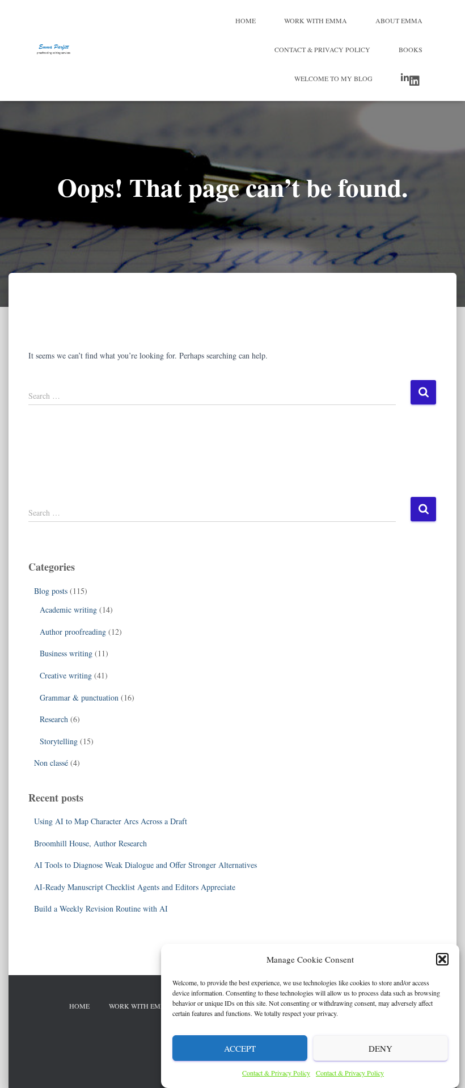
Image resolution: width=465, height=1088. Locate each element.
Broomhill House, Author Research (90, 843)
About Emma (398, 20)
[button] (442, 959)
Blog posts (50, 590)
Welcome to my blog (333, 78)
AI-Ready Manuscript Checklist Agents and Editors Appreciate (134, 887)
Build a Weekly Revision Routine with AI (101, 908)
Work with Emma (315, 20)
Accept (240, 1048)
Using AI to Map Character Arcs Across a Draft (110, 821)
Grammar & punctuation (79, 697)
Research (54, 719)
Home (245, 20)
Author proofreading (73, 631)
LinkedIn (411, 79)
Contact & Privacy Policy (276, 1072)
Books (410, 49)
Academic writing (68, 609)
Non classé (51, 762)
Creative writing (66, 675)
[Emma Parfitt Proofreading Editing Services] (53, 50)
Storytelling (59, 741)
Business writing (66, 653)
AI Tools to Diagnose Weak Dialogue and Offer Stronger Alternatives (145, 864)
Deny (380, 1048)
